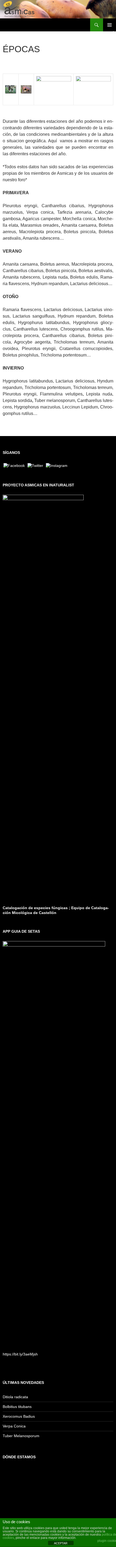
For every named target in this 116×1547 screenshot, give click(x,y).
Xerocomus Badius (19, 1416)
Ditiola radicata (15, 1397)
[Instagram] (56, 465)
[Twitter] (35, 465)
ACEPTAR (60, 1543)
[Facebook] (14, 465)
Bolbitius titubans (17, 1406)
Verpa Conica (14, 1426)
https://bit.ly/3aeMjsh (20, 1354)
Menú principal (109, 24)
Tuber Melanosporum (21, 1436)
